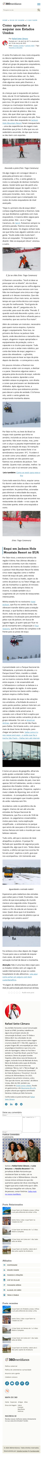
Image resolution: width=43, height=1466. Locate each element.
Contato (20, 1407)
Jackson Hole (29, 46)
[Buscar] (38, 10)
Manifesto (21, 1409)
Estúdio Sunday (22, 1451)
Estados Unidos (18, 46)
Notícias (20, 1411)
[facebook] (6, 1104)
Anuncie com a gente (12, 1373)
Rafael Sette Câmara (20, 38)
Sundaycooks (34, 1451)
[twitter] (21, 1104)
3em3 (17, 223)
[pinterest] (22, 1383)
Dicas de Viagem (17, 20)
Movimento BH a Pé (28, 1088)
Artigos (20, 1402)
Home (5, 20)
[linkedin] (11, 1104)
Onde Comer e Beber (23, 1085)
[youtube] (12, 1383)
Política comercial (11, 1366)
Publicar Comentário (11, 1134)
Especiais (13, 1402)
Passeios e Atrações (15, 48)
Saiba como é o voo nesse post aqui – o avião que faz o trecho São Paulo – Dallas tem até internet (21, 735)
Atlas (26, 1402)
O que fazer (31, 20)
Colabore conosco (11, 1377)
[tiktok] (27, 1383)
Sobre (20, 1405)
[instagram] (16, 1104)
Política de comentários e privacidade (18, 1370)
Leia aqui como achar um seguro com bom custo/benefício (20, 977)
